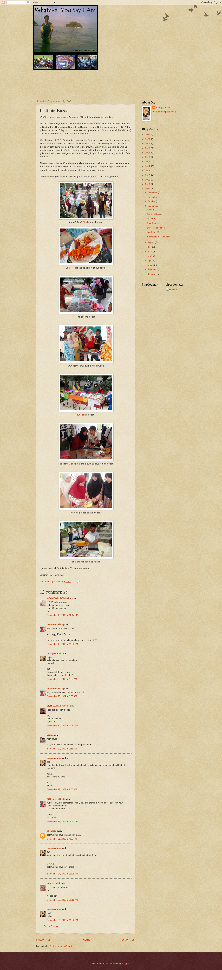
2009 (147, 188)
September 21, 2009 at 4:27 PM (62, 839)
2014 (147, 166)
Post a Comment (52, 926)
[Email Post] (78, 581)
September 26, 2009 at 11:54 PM (62, 920)
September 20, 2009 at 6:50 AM (62, 696)
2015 (147, 161)
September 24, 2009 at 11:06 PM (62, 874)
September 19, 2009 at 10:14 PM (62, 615)
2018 (147, 148)
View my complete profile (164, 112)
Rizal (85, 222)
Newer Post (43, 939)
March (151, 265)
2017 (147, 153)
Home (86, 939)
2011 (147, 180)
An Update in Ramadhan (158, 237)
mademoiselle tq (55, 624)
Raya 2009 (152, 209)
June (150, 251)
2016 (147, 157)
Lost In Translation (156, 228)
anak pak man (54, 653)
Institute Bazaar (154, 214)
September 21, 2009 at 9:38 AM (62, 789)
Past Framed (153, 223)
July (150, 247)
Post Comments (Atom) (60, 946)
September (153, 206)
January (152, 274)
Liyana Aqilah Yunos (57, 706)
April (150, 260)
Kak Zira (81, 415)
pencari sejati (53, 883)
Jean (49, 735)
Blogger (125, 963)
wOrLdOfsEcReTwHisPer (59, 598)
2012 (147, 175)
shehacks (51, 831)
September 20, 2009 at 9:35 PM (62, 749)
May (150, 256)
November (153, 197)
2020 (147, 139)
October (152, 201)
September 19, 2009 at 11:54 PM (62, 644)
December (153, 192)
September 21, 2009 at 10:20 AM (62, 821)
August (151, 242)
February (152, 269)
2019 (147, 143)
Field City (151, 218)
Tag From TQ (153, 232)
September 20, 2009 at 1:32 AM (62, 679)
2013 (147, 170)
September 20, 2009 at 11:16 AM (62, 725)
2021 (147, 134)
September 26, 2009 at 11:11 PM (62, 900)
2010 (147, 184)
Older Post (128, 939)
